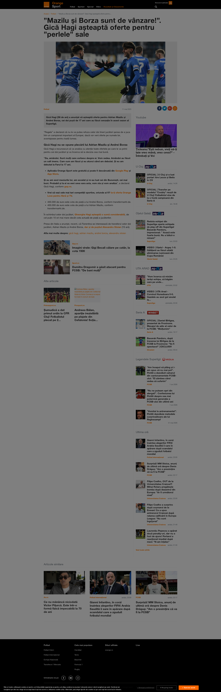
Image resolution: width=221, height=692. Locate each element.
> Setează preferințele (145, 688)
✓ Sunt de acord (188, 688)
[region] (110, 688)
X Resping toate (166, 688)
